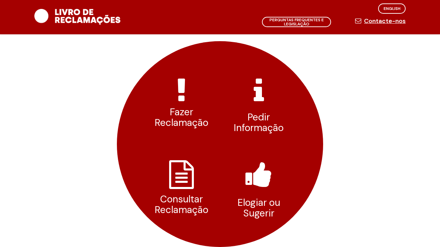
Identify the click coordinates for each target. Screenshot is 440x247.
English (392, 8)
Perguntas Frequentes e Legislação (297, 22)
